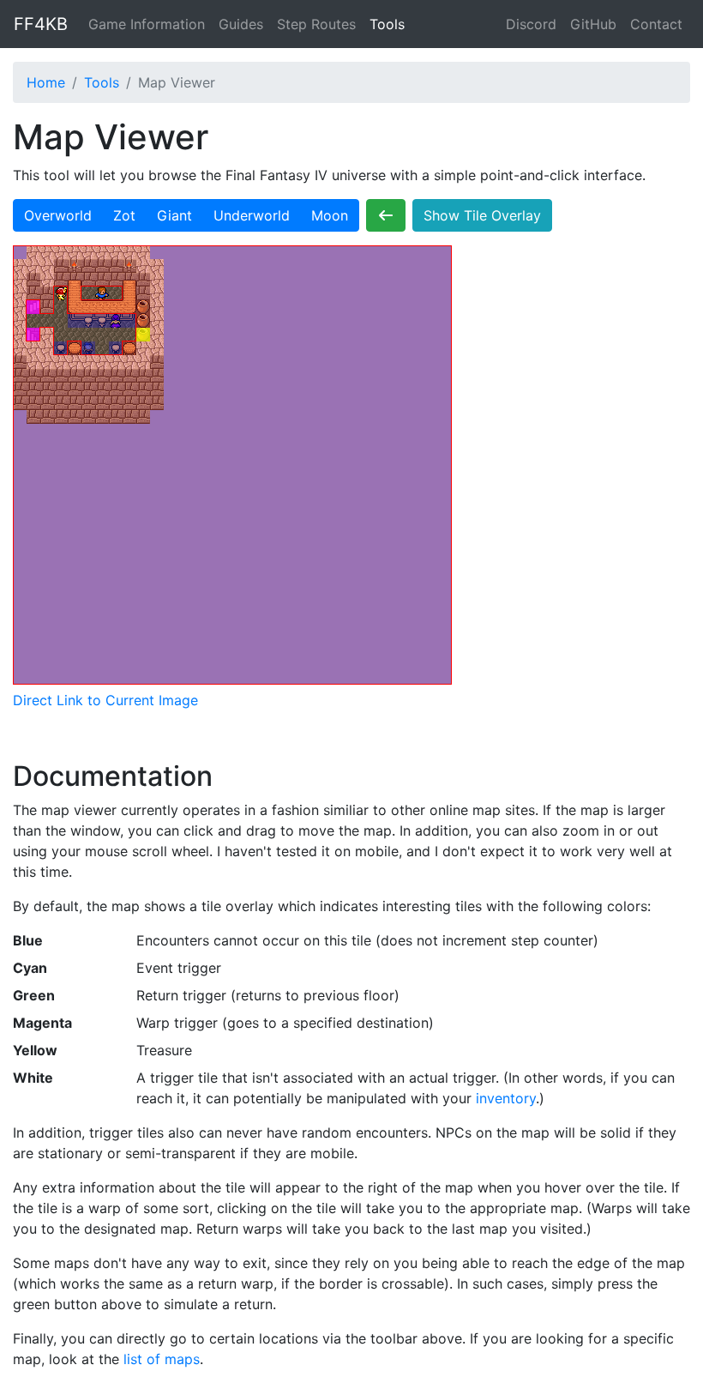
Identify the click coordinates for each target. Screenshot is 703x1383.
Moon (329, 215)
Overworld (58, 215)
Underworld (251, 215)
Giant (174, 215)
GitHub (593, 24)
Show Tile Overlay (482, 215)
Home (46, 82)
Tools (387, 24)
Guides (241, 24)
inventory (506, 1098)
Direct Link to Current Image (105, 700)
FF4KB (41, 24)
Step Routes (316, 24)
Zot (124, 215)
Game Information (146, 24)
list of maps (161, 1359)
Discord (531, 24)
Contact (656, 24)
